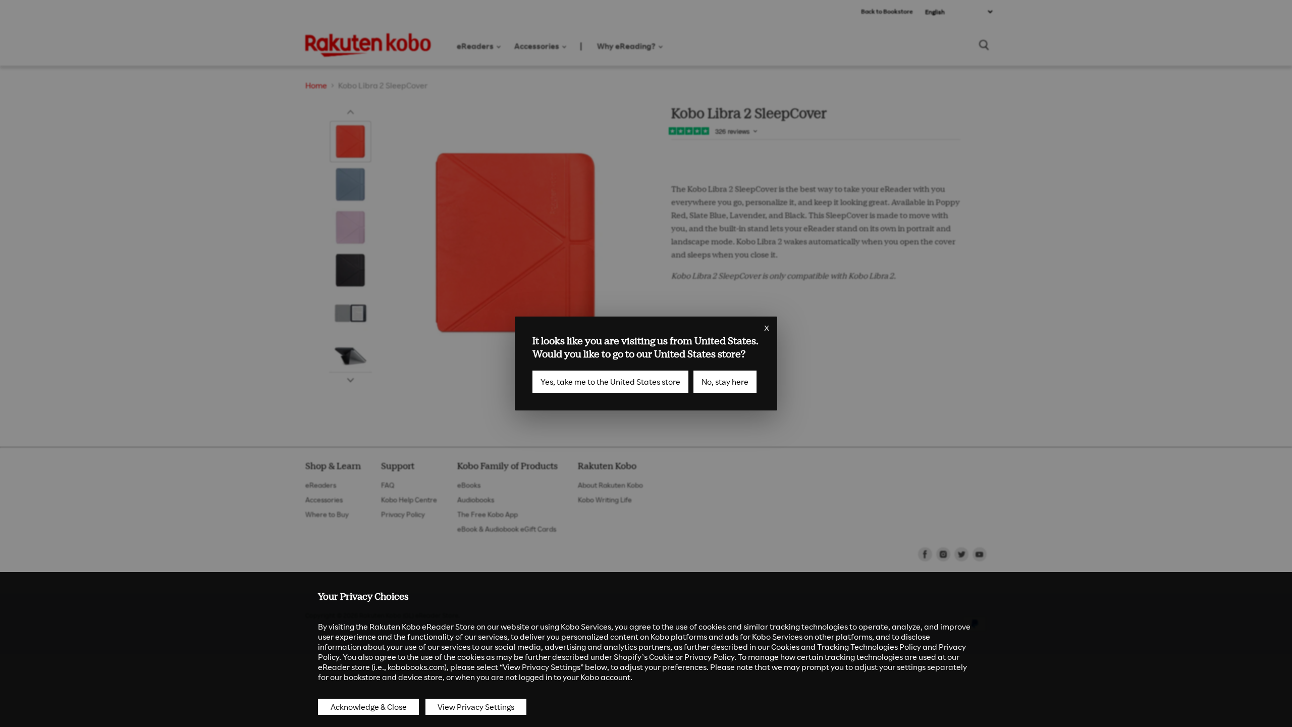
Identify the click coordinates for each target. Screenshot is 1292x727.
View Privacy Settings (476, 707)
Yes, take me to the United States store (610, 382)
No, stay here (725, 382)
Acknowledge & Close (369, 707)
